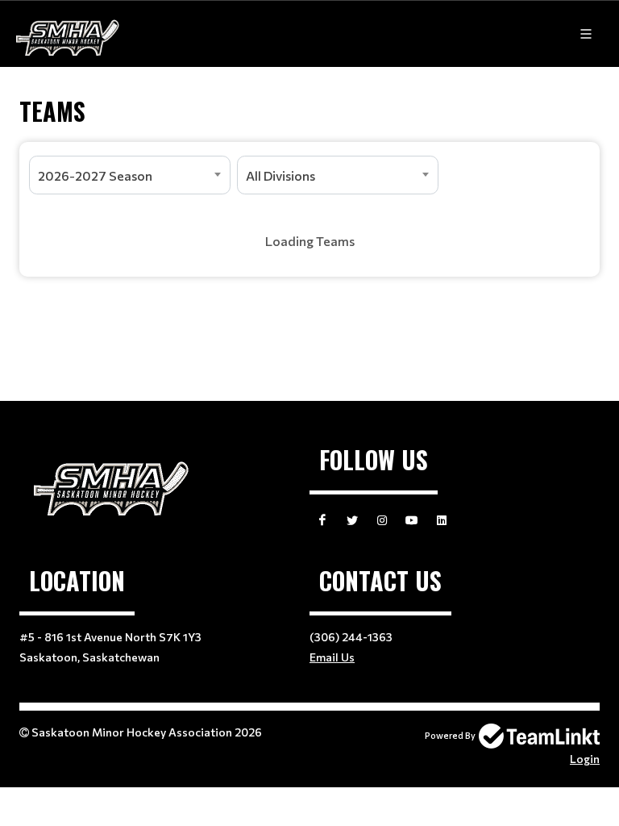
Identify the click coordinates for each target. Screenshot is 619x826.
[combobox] (130, 175)
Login (585, 759)
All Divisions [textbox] (280, 175)
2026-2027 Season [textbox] (95, 175)
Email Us (332, 657)
